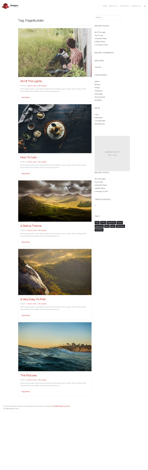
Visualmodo (99, 91)
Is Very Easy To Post (33, 299)
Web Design (99, 94)
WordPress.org (100, 124)
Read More (26, 97)
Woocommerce (100, 97)
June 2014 (98, 67)
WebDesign (120, 226)
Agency (97, 81)
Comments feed (100, 121)
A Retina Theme (30, 226)
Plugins (119, 222)
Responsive (99, 226)
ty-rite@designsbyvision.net (61, 406)
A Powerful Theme (101, 38)
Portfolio (97, 87)
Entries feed (98, 117)
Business (97, 84)
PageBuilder (111, 222)
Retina (107, 226)
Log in (97, 114)
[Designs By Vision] (10, 6)
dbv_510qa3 (42, 85)
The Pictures (28, 375)
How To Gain (28, 157)
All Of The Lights (31, 81)
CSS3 (97, 222)
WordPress (98, 100)
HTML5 (103, 222)
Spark (113, 226)
